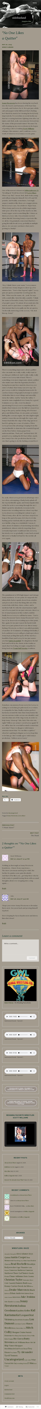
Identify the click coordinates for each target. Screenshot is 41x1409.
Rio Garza (18, 1338)
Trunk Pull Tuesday (20, 648)
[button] (16, 1139)
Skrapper (19, 1346)
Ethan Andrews (17, 1293)
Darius (30, 1283)
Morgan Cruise (18, 1332)
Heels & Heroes (8, 1003)
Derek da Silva (24, 1286)
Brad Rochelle (19, 1263)
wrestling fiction (22, 1363)
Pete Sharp (15, 1336)
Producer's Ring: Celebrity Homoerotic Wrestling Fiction (20, 1089)
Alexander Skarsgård (10, 1254)
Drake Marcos (18, 1289)
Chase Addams (16, 1276)
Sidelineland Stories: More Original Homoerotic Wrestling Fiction (21, 1103)
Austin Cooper (19, 1257)
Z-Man (30, 1363)
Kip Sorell (15, 1320)
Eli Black (31, 1290)
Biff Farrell (14, 1260)
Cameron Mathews (17, 1270)
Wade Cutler (27, 1360)
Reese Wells (31, 1336)
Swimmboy (13, 1217)
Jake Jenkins (28, 1296)
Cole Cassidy (9, 1283)
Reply (4, 888)
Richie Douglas (8, 1339)
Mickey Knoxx (16, 1328)
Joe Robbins (17, 1301)
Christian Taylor (13, 1279)
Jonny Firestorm (8, 103)
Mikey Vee (23, 1328)
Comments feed (9, 1394)
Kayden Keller (23, 1310)
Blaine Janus (26, 1260)
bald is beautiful (14, 641)
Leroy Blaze (31, 193)
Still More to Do (9, 1167)
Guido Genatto (8, 1297)
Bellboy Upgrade (9, 1176)
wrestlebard (7, 47)
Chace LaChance (20, 1273)
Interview (17, 1297)
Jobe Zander (8, 1302)
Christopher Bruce (28, 1280)
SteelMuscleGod (11, 1348)
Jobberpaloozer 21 (31, 190)
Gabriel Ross (28, 1293)
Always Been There (10, 1163)
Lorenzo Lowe (20, 1324)
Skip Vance (9, 1345)
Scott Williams (28, 129)
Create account (9, 1381)
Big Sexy (20, 1260)
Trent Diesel (23, 1349)
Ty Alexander (25, 1352)
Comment (32, 958)
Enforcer (7, 1293)
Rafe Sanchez (23, 1336)
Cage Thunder (22, 1267)
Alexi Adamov (22, 1254)
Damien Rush (21, 1283)
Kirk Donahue (24, 1320)
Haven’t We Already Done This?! (14, 1180)
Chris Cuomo (28, 1276)
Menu (35, 3)
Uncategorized (13, 813)
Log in (6, 1385)
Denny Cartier (11, 1286)
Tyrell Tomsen (11, 1355)
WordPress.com (9, 1398)
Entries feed (8, 1390)
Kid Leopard (23, 1315)
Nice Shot (7, 1171)
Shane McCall (30, 1342)
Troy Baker (13, 1352)
